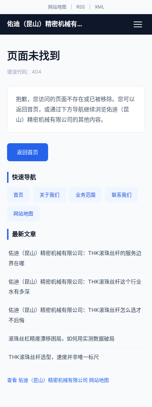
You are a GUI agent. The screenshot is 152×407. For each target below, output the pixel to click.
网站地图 (57, 7)
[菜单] (138, 24)
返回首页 (27, 152)
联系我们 (121, 195)
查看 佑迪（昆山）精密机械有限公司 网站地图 (58, 380)
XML (99, 7)
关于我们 (49, 195)
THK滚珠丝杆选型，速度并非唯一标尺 (53, 357)
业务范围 (85, 195)
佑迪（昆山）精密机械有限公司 (45, 24)
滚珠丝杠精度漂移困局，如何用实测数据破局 (61, 338)
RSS (80, 7)
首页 (18, 195)
